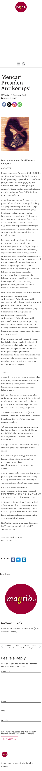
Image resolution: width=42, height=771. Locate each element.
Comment (6, 671)
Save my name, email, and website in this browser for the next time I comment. (19, 733)
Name (4, 701)
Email (4, 711)
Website (4, 720)
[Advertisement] (21, 37)
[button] (18, 64)
